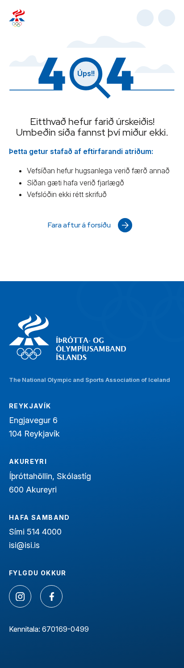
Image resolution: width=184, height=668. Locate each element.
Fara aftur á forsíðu (79, 225)
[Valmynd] (166, 17)
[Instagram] (20, 596)
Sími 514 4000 (35, 531)
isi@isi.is (24, 545)
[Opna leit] (145, 17)
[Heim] (17, 18)
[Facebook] (51, 596)
